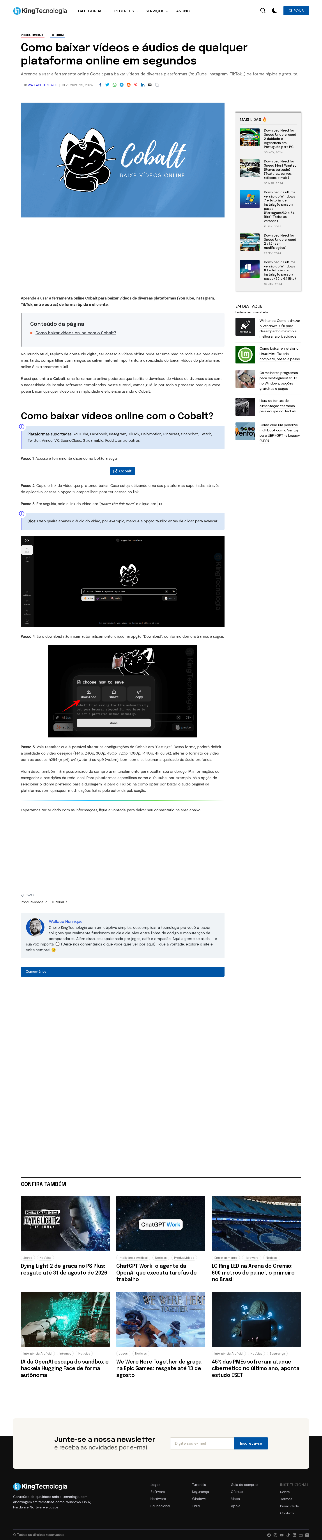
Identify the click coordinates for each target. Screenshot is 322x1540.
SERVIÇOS (155, 11)
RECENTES (124, 11)
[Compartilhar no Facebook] (100, 85)
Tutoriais (199, 1485)
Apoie (235, 1506)
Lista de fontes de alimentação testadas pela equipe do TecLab (278, 405)
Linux (196, 1506)
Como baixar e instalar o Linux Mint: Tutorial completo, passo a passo (280, 353)
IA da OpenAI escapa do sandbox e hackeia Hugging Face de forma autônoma (65, 1369)
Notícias (45, 1258)
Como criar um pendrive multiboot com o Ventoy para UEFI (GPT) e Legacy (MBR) (280, 433)
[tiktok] (287, 1534)
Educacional (160, 1506)
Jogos (27, 1258)
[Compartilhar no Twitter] (107, 85)
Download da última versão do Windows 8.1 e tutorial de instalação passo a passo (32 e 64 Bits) (280, 270)
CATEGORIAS (90, 11)
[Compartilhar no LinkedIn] (143, 85)
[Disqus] (123, 1038)
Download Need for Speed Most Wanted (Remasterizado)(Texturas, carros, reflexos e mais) (280, 169)
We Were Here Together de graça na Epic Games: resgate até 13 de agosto (159, 1369)
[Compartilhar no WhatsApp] (115, 85)
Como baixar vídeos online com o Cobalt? (75, 333)
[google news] (300, 1534)
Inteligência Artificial (133, 1258)
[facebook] (268, 1534)
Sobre (285, 1492)
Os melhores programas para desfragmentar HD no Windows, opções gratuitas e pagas (279, 380)
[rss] (306, 1534)
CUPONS (296, 10)
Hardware (251, 1258)
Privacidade (289, 1506)
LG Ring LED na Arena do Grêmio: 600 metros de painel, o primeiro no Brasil (253, 1273)
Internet (65, 1353)
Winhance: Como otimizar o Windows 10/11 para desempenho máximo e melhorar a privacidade (280, 328)
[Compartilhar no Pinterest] (136, 85)
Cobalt (125, 471)
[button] (274, 11)
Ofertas (237, 1492)
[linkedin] (293, 1534)
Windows (199, 1499)
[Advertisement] (122, 258)
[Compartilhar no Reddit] (129, 85)
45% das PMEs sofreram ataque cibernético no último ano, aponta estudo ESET (255, 1369)
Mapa (235, 1499)
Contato (287, 1513)
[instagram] (274, 1534)
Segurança (277, 1353)
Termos (286, 1499)
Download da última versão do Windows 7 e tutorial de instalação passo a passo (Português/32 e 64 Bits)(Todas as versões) (279, 206)
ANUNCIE (184, 11)
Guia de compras (244, 1485)
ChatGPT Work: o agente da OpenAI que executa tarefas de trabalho (156, 1273)
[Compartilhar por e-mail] (150, 85)
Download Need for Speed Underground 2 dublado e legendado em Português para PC (280, 138)
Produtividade (32, 35)
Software (157, 1492)
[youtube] (280, 1534)
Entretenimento (225, 1258)
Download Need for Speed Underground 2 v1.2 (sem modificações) (280, 241)
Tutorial (57, 35)
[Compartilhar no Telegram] (122, 85)
